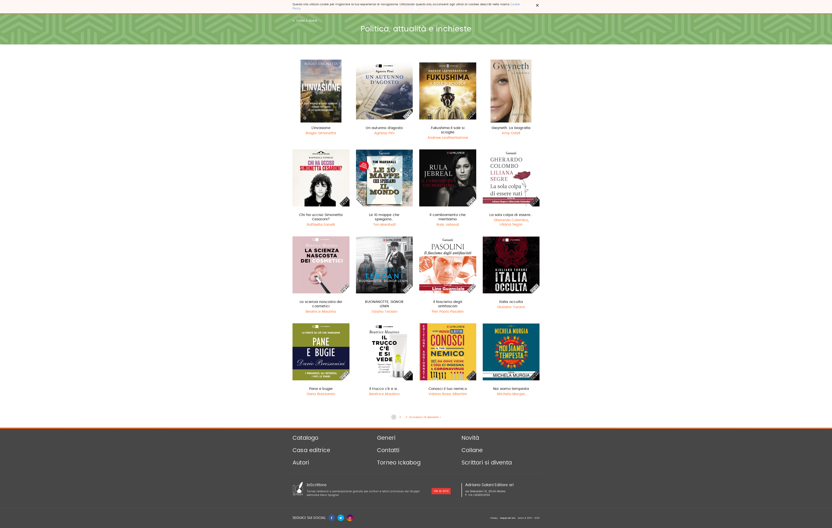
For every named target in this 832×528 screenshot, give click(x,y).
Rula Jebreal (448, 224)
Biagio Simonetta (321, 133)
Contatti (388, 450)
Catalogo (305, 438)
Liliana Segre (511, 224)
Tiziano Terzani (384, 311)
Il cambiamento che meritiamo (448, 217)
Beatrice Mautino (321, 311)
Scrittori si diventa (487, 463)
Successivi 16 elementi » (425, 417)
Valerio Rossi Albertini (448, 394)
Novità (470, 438)
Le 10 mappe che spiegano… (384, 217)
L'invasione (321, 128)
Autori (300, 463)
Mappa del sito (507, 518)
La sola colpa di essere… (511, 215)
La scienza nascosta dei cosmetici (321, 304)
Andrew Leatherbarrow (447, 137)
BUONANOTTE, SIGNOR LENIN (384, 304)
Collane (472, 450)
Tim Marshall (384, 224)
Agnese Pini (384, 133)
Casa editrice (311, 450)
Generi (386, 438)
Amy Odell (511, 133)
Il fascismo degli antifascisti (447, 304)
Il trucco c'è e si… (384, 389)
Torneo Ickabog (399, 463)
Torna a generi (306, 21)
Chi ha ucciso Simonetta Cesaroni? (321, 217)
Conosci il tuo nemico (448, 389)
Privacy (494, 518)
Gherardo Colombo (511, 220)
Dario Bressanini (321, 394)
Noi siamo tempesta (511, 389)
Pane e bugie (321, 389)
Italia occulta (511, 302)
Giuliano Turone (511, 307)
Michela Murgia (511, 394)
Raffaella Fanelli (321, 224)
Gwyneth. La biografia (511, 128)
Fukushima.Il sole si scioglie (448, 130)
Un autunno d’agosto (384, 128)
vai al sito (441, 491)
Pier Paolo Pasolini (448, 311)
